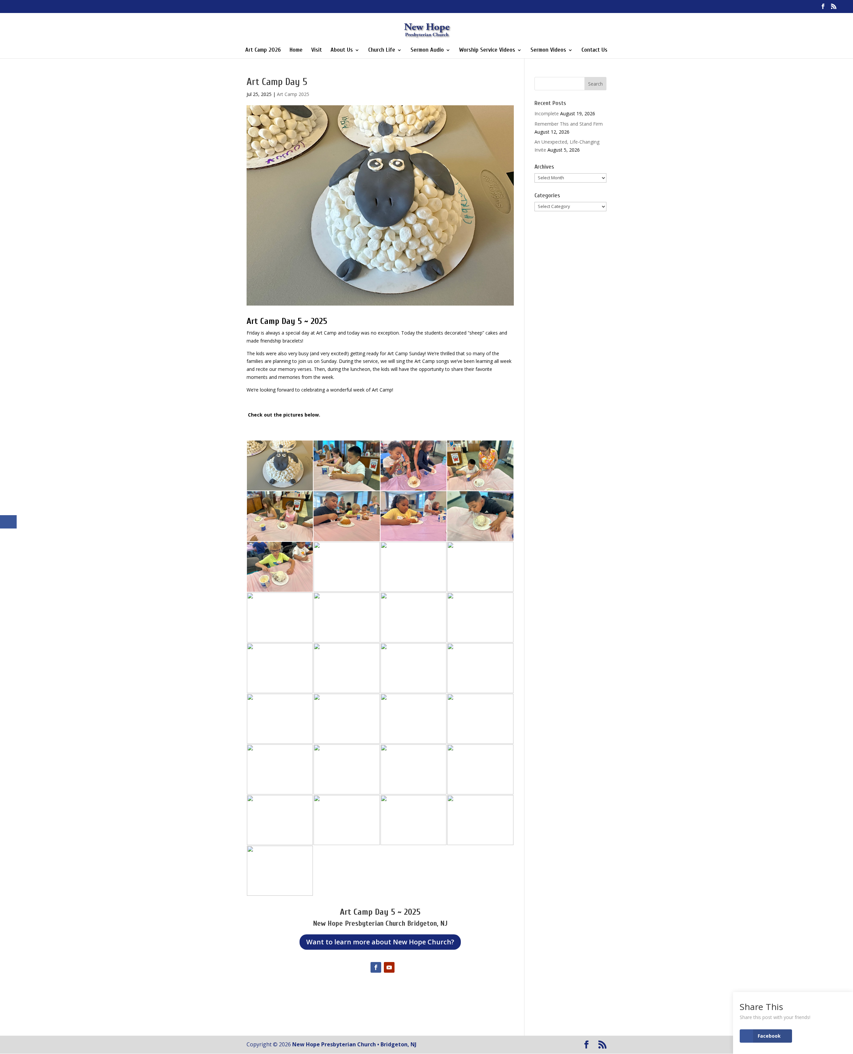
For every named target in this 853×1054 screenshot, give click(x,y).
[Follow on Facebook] (376, 967)
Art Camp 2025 (293, 94)
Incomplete (546, 113)
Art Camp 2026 (263, 50)
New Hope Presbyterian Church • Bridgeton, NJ (354, 1044)
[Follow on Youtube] (389, 967)
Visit (316, 50)
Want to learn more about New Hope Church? (380, 941)
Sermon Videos (548, 50)
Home (296, 50)
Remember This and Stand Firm (568, 124)
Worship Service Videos (487, 50)
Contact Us (594, 50)
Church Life (381, 50)
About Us (342, 50)
